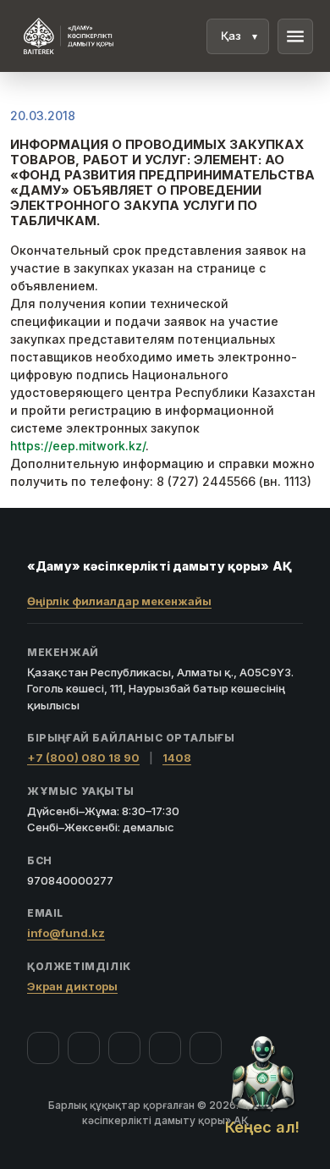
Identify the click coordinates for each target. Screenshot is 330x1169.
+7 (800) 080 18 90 (83, 757)
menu (295, 36)
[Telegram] (165, 1048)
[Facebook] (43, 1048)
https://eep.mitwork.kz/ (78, 445)
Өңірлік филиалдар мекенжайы (119, 601)
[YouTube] (124, 1048)
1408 (176, 757)
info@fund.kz (66, 933)
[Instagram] (84, 1048)
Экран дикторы (72, 986)
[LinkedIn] (206, 1048)
